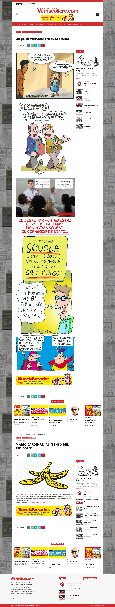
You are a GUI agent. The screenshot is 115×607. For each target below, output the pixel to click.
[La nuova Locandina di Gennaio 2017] (79, 126)
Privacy (92, 605)
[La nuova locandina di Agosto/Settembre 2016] (79, 105)
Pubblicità (102, 605)
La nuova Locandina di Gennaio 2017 (90, 125)
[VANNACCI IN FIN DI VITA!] (22, 410)
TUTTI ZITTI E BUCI (72, 419)
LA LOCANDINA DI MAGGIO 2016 (73, 596)
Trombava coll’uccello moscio (74, 583)
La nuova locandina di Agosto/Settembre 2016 (91, 104)
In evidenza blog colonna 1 (34, 32)
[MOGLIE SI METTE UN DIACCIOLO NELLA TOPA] (39, 410)
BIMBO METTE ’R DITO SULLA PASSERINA (55, 421)
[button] (97, 14)
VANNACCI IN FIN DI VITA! (21, 419)
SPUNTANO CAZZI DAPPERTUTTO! (90, 421)
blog (23, 32)
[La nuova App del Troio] (79, 119)
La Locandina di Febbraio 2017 (74, 588)
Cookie (97, 605)
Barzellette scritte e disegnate (84, 70)
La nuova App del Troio (90, 118)
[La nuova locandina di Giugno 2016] (79, 112)
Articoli (21, 29)
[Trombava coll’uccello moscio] (79, 83)
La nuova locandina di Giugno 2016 (90, 111)
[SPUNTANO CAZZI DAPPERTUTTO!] (93, 410)
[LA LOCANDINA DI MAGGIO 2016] (79, 98)
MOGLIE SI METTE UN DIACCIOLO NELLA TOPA (38, 420)
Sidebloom (37, 605)
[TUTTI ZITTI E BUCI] (75, 410)
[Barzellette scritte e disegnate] (87, 61)
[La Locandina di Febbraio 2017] (79, 91)
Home (17, 29)
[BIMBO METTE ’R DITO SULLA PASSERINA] (57, 410)
